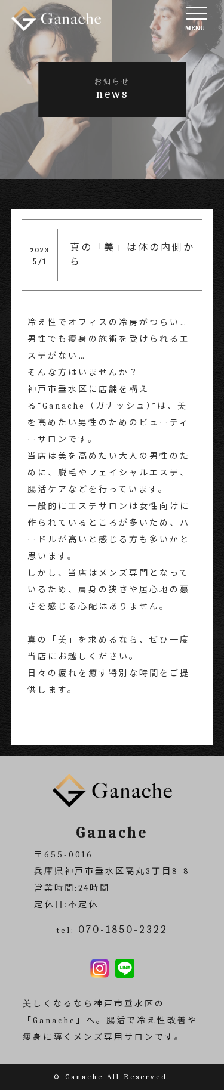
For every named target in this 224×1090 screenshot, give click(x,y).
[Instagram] (99, 969)
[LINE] (124, 969)
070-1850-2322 (123, 930)
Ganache (84, 1077)
